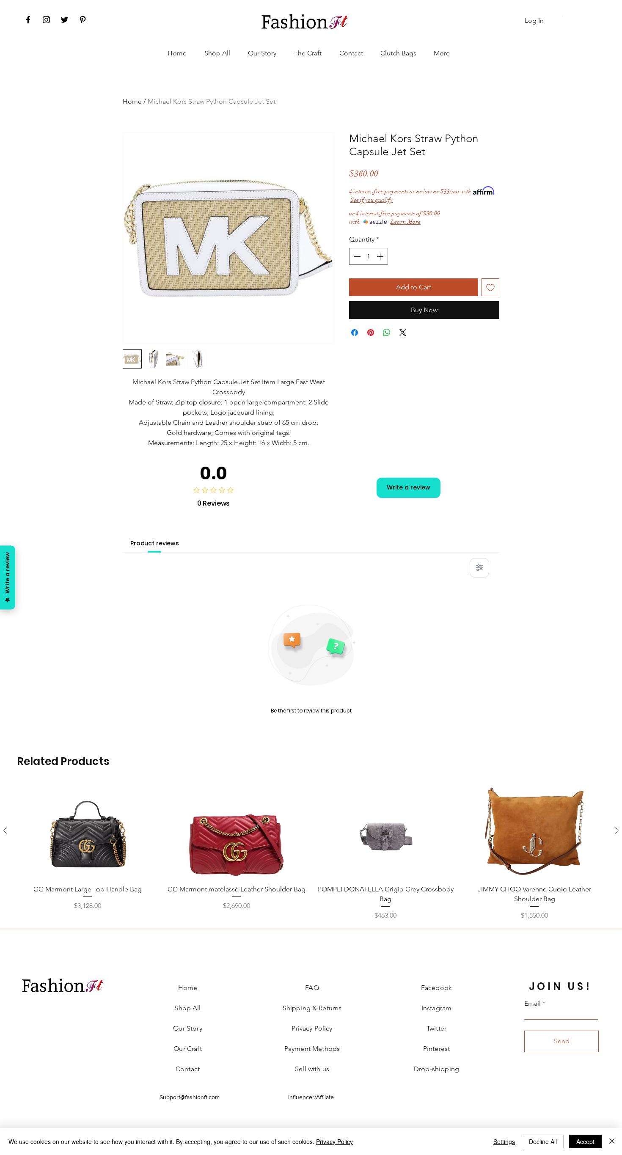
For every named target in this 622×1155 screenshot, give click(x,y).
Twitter (436, 1028)
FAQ (312, 988)
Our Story (187, 1028)
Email (532, 1003)
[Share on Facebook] (355, 332)
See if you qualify (371, 200)
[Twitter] (64, 20)
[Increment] (381, 256)
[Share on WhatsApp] (387, 332)
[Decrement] (356, 256)
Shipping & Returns (312, 1008)
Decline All (543, 1141)
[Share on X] (403, 332)
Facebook (436, 988)
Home (132, 101)
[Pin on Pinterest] (371, 332)
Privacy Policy (334, 1141)
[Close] (612, 1141)
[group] (311, 852)
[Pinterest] (83, 20)
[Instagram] (46, 20)
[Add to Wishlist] (490, 287)
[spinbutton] (368, 256)
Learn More (406, 222)
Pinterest (436, 1049)
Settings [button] (504, 1141)
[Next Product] (617, 830)
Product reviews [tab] (154, 543)
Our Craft (187, 1049)
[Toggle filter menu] (479, 568)
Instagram (436, 1008)
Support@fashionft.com (190, 1097)
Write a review (408, 487)
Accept (585, 1141)
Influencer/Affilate (311, 1097)
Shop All (187, 1008)
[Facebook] (28, 20)
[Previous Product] (5, 830)
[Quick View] (87, 831)
